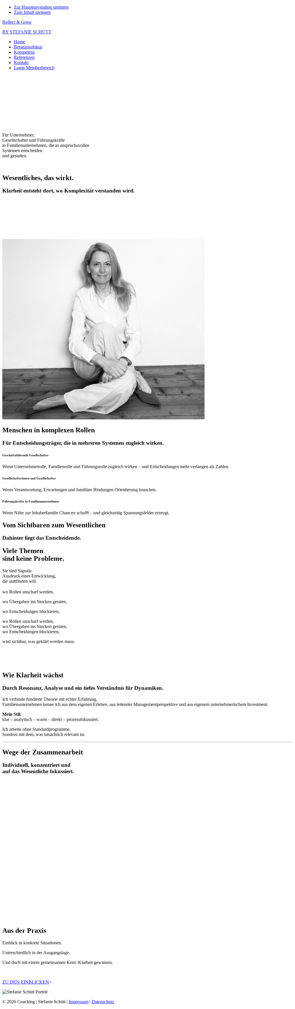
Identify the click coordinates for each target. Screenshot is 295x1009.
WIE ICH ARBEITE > (23, 908)
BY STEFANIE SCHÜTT (26, 31)
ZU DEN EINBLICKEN (25, 982)
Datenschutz (103, 1001)
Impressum (78, 1001)
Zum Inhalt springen (32, 12)
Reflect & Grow (17, 22)
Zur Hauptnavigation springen (41, 7)
